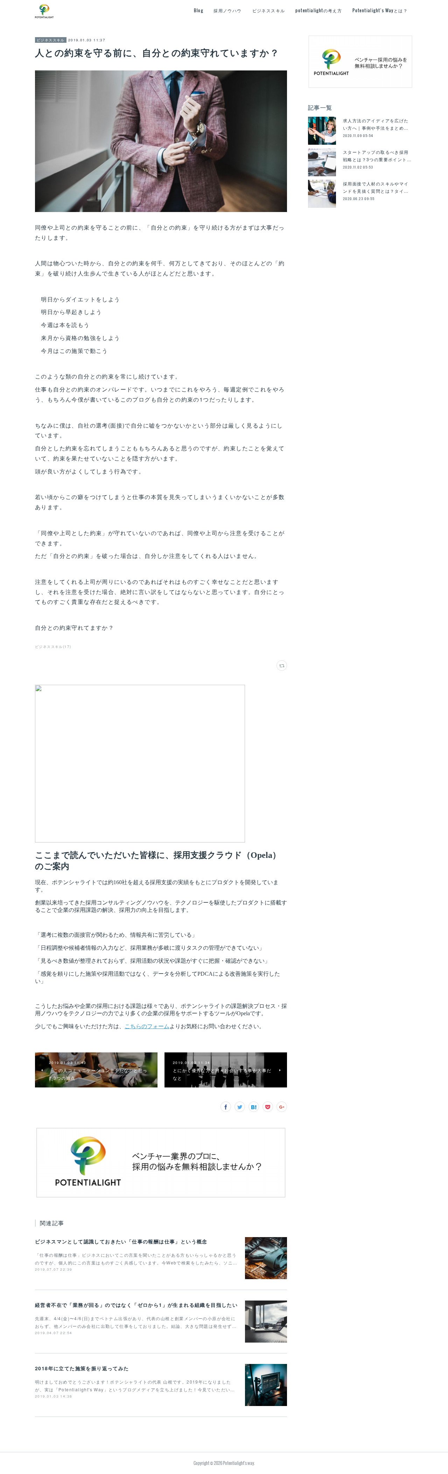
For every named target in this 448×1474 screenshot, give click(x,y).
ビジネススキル (268, 10)
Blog (198, 10)
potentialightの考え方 (318, 10)
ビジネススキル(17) (53, 646)
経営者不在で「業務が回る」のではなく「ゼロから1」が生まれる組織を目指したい (136, 1304)
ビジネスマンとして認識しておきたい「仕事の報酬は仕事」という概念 (121, 1241)
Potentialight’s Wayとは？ (380, 10)
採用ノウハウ (227, 10)
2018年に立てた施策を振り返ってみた (82, 1368)
